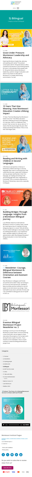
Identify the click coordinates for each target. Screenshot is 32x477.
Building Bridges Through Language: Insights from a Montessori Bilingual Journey (15, 215)
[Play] (4, 425)
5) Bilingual (6, 366)
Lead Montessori (7, 383)
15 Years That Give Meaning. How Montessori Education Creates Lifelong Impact (16, 110)
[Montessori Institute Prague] (16, 3)
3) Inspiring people (7, 361)
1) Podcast (5, 356)
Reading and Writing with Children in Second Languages (15, 161)
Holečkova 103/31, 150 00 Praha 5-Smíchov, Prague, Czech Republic (15, 439)
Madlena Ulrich (6, 386)
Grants (5, 378)
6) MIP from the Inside (8, 369)
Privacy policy (5, 449)
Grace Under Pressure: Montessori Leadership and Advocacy (16, 55)
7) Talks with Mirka (7, 374)
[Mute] (24, 425)
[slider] (27, 424)
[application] (16, 424)
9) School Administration (9, 376)
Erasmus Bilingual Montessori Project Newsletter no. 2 (12, 325)
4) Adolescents (6, 364)
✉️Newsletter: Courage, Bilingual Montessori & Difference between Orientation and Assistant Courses (15, 272)
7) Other (5, 371)
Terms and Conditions (7, 447)
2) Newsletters (6, 359)
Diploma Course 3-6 (8, 381)
